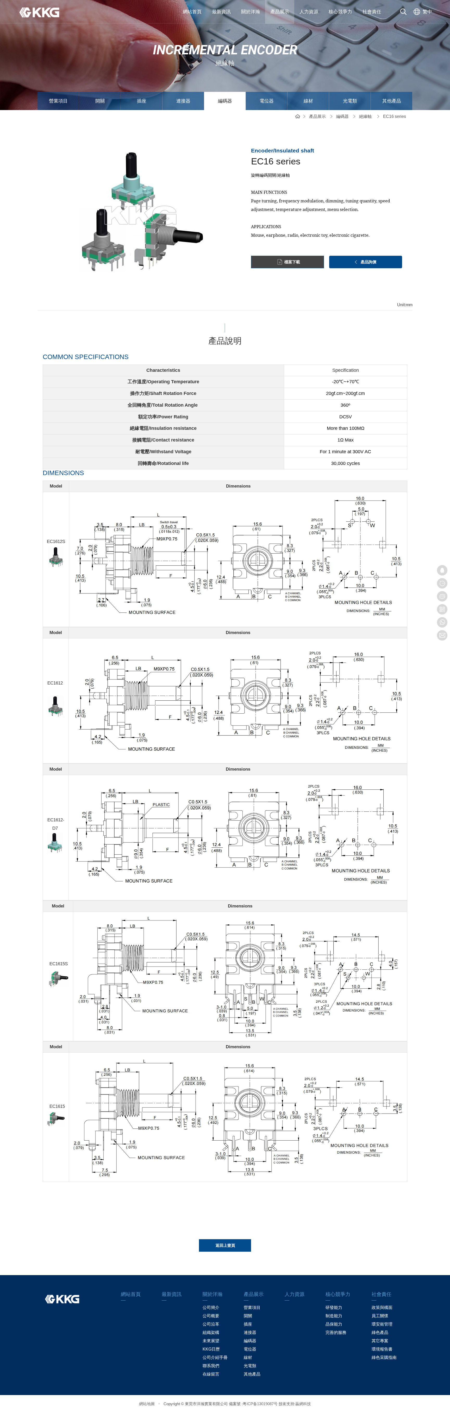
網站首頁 (192, 11)
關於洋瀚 (250, 11)
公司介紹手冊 (215, 1357)
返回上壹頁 (225, 1245)
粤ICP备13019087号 (260, 1404)
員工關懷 (380, 1316)
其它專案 (380, 1341)
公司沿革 (211, 1324)
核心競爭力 (340, 11)
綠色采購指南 (384, 1357)
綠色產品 (380, 1332)
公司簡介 (211, 1307)
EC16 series (394, 116)
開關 (100, 101)
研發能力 (334, 1307)
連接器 (183, 101)
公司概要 (211, 1316)
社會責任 (371, 11)
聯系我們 (211, 1366)
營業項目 (58, 101)
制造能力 (334, 1316)
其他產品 (391, 101)
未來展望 (211, 1341)
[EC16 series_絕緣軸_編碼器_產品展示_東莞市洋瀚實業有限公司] (43, 12)
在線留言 (211, 1374)
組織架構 (211, 1332)
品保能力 (334, 1324)
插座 (141, 101)
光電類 (350, 101)
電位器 (267, 101)
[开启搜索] (403, 11)
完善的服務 (336, 1332)
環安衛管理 (382, 1324)
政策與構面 (382, 1307)
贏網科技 (303, 1404)
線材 (308, 101)
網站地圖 (147, 1404)
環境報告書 (382, 1349)
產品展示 (279, 11)
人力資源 (308, 11)
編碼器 (225, 101)
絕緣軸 (365, 116)
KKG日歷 (211, 1349)
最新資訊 (221, 11)
